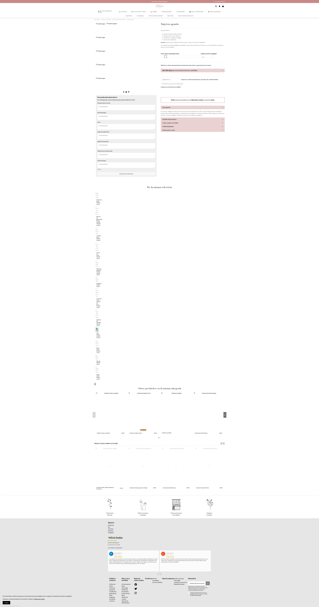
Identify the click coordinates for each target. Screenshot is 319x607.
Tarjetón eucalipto (166, 432)
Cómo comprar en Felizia (170, 123)
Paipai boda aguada (98, 376)
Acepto (6, 602)
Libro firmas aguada (98, 334)
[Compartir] (123, 92)
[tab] (193, 70)
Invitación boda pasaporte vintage (138, 487)
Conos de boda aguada (98, 254)
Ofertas (154, 578)
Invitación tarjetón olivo (135, 433)
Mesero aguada (98, 361)
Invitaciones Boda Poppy (201, 433)
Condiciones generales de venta (112, 593)
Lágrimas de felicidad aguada (98, 322)
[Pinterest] (128, 92)
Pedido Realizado (168, 126)
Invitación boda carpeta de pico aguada (99, 302)
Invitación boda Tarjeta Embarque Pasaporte (105, 488)
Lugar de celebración (103, 132)
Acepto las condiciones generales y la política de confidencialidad (199, 79)
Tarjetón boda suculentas (103, 433)
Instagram (111, 532)
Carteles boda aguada (98, 237)
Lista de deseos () (220, 1)
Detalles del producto (169, 119)
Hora (98, 122)
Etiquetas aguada (99, 284)
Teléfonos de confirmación (104, 151)
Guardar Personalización (126, 174)
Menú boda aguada (98, 349)
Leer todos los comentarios (115, 547)
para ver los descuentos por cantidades (179, 70)
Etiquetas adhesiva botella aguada (99, 271)
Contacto (112, 601)
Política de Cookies (39, 599)
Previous (221, 443)
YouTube (110, 529)
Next (224, 443)
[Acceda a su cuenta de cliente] (219, 6)
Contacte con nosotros (180, 582)
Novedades (155, 580)
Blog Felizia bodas (179, 584)
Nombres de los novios (103, 103)
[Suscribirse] (208, 583)
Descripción (166, 107)
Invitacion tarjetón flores (202, 487)
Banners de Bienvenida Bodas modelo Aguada (99, 220)
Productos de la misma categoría (106, 443)
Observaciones (101, 160)
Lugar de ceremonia (102, 141)
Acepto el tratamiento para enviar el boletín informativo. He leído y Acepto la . (198, 594)
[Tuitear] (126, 92)
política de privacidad (196, 595)
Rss (109, 527)
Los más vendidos (157, 582)
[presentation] (94, 384)
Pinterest (110, 530)
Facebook (111, 525)
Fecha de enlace (101, 112)
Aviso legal (125, 588)
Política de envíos (179, 578)
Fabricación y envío (168, 130)
